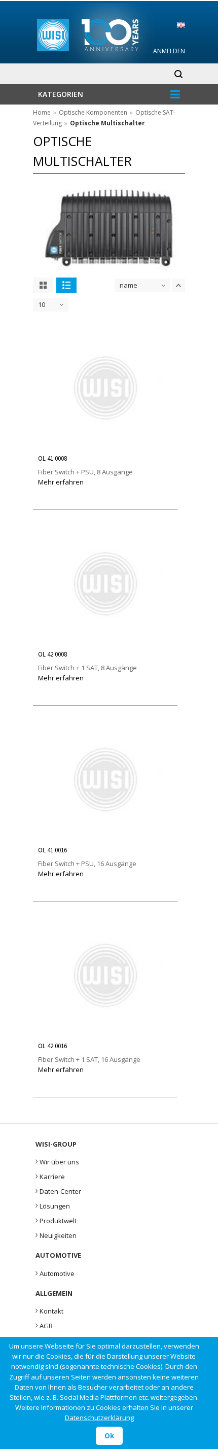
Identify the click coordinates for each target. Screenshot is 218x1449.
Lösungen (52, 1205)
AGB (44, 1324)
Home (42, 112)
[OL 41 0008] (105, 443)
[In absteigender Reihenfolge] (178, 285)
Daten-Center (58, 1190)
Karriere (50, 1175)
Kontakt (49, 1310)
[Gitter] (43, 285)
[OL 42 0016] (105, 1031)
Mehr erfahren (61, 482)
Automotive (55, 1272)
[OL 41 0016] (105, 835)
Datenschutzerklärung (99, 1417)
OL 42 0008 (52, 654)
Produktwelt (56, 1219)
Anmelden (169, 51)
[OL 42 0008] (105, 639)
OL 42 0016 (52, 1046)
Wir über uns (57, 1160)
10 (41, 304)
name (128, 285)
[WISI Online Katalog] (109, 33)
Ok (109, 1435)
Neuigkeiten (56, 1234)
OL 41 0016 (52, 850)
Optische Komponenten (93, 112)
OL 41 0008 (52, 458)
